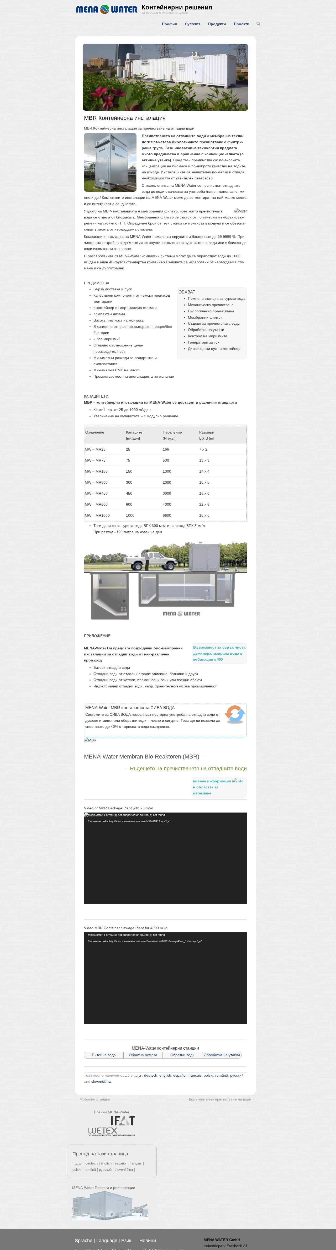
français (195, 1075)
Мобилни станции (92, 1099)
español (179, 1075)
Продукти (217, 24)
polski (208, 1075)
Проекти (241, 24)
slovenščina (101, 1081)
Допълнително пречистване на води (222, 1099)
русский (237, 1075)
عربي (138, 1075)
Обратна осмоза (143, 1055)
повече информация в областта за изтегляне (212, 787)
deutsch (150, 1075)
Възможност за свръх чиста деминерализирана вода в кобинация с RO (219, 653)
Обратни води (182, 1055)
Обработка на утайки (222, 1055)
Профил (169, 24)
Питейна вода (104, 1055)
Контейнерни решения (176, 7)
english (165, 1075)
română (221, 1075)
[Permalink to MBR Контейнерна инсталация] (165, 77)
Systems (192, 24)
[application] (165, 858)
